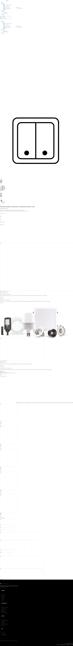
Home (2, 2)
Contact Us (3, 14)
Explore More (2, 302)
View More (1, 579)
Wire (0, 204)
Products (3, 3)
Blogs (2, 32)
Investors (3, 10)
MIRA (0, 446)
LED (0, 184)
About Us (3, 21)
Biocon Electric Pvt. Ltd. (14, 640)
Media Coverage (5, 13)
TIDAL (0, 469)
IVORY (1, 423)
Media (2, 11)
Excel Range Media (6, 642)
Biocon (1, 425)
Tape (0, 191)
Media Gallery (5, 12)
